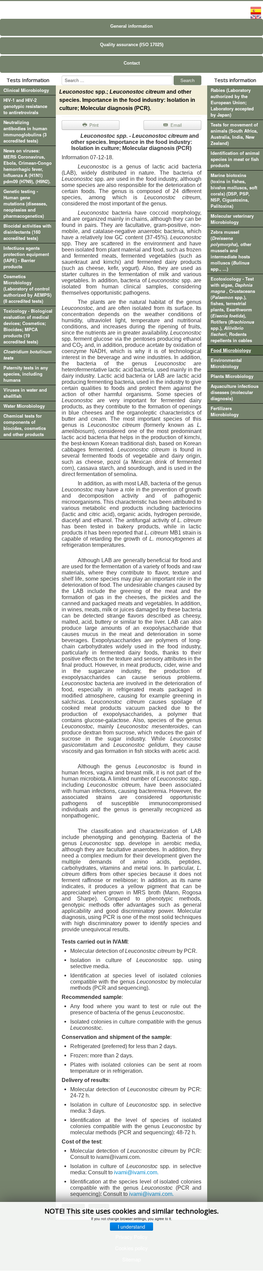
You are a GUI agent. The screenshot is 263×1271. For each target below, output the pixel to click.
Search (187, 80)
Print (93, 125)
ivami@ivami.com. (136, 1172)
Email (175, 125)
